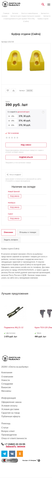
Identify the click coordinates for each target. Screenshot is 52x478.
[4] (14, 137)
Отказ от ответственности (14, 438)
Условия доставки (10, 409)
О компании (7, 376)
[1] (6, 137)
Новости (5, 380)
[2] (9, 137)
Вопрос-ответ (8, 431)
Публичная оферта (10, 416)
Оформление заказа (11, 402)
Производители (9, 435)
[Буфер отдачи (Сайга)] (26, 77)
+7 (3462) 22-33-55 (15, 444)
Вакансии (6, 387)
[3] (12, 137)
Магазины (6, 391)
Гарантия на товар (10, 413)
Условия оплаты (9, 406)
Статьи (4, 427)
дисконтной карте (23, 112)
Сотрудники (7, 384)
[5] (17, 137)
